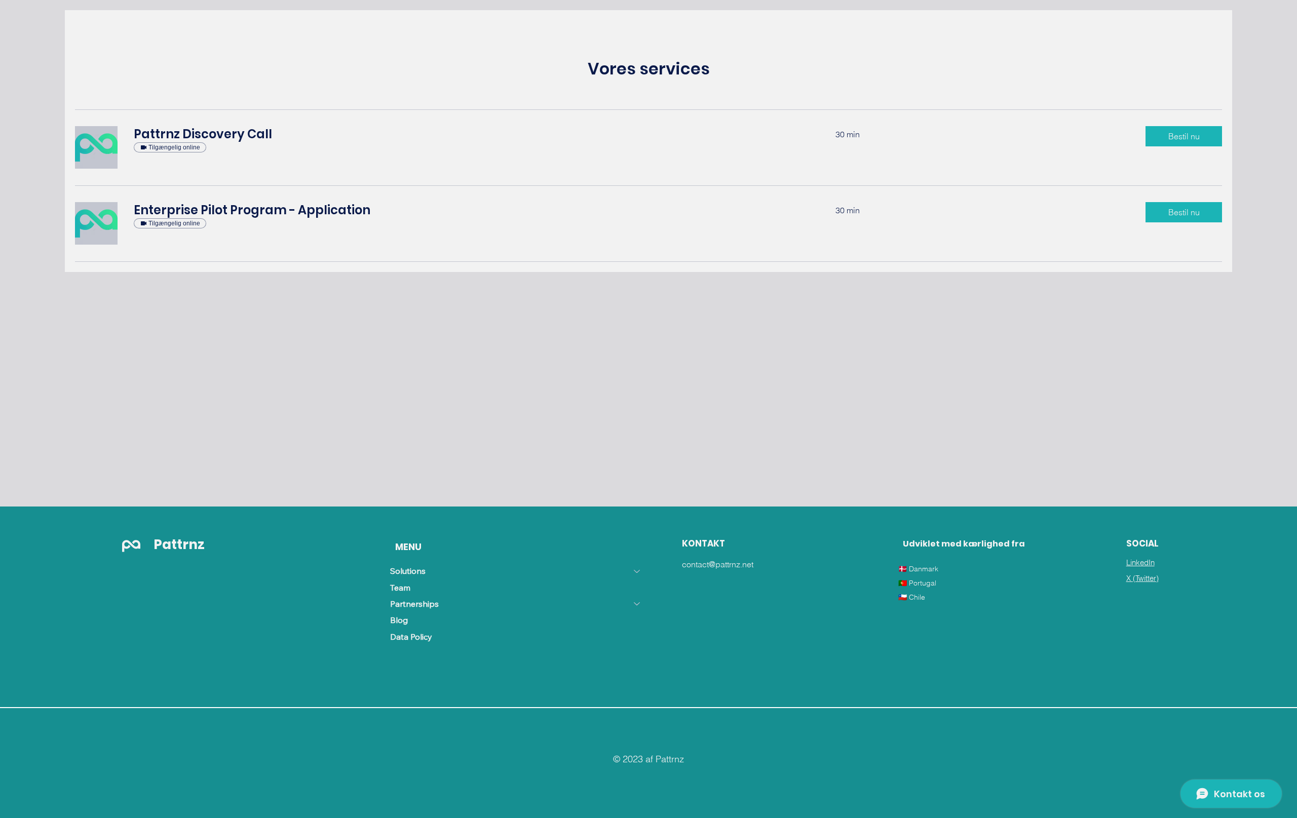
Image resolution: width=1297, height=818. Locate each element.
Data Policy (411, 637)
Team (400, 587)
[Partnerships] (637, 604)
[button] (1184, 136)
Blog (399, 620)
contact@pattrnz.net (717, 564)
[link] (472, 134)
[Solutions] (637, 571)
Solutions (408, 571)
